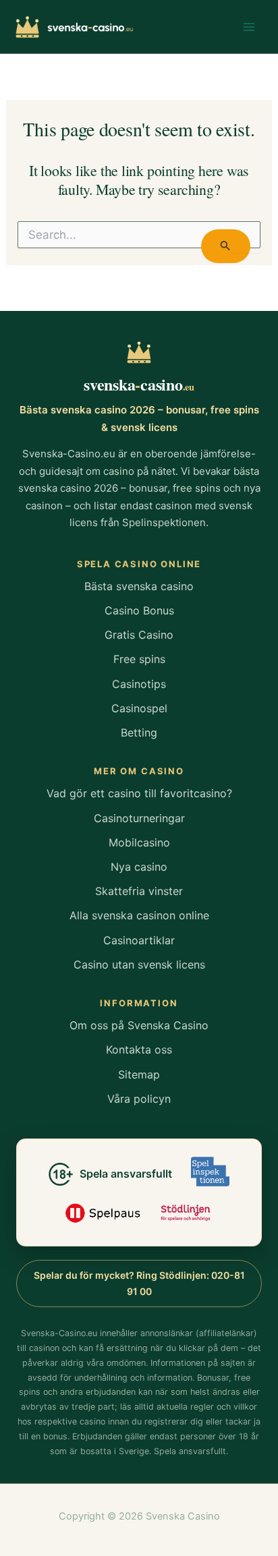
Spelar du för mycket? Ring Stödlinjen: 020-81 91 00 (139, 1283)
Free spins (139, 659)
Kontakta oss (139, 1049)
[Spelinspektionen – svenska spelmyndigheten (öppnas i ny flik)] (210, 1171)
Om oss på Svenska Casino (139, 1025)
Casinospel (139, 708)
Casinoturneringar (139, 818)
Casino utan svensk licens (139, 964)
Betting (139, 732)
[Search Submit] (225, 246)
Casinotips (139, 684)
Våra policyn (139, 1098)
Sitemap (139, 1074)
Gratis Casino (139, 634)
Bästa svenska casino (139, 586)
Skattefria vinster (139, 891)
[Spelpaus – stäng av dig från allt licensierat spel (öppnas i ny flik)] (102, 1213)
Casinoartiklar (139, 940)
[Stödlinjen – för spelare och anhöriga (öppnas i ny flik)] (186, 1212)
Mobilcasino (139, 842)
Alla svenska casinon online (139, 915)
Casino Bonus (139, 610)
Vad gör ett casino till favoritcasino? (139, 793)
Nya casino (139, 866)
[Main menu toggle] (249, 26)
